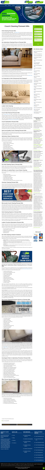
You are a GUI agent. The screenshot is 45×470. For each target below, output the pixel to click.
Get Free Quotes (38, 5)
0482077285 (17, 32)
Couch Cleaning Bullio (38, 78)
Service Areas (18, 5)
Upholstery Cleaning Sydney (28, 438)
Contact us (14, 442)
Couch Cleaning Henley (38, 107)
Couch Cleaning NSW (5, 420)
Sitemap (14, 440)
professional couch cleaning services (13, 119)
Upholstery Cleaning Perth (28, 448)
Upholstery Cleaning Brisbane (27, 442)
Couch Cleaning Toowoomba (39, 447)
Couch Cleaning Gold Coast (39, 436)
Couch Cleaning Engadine (6, 424)
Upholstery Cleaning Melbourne (27, 436)
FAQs (22, 5)
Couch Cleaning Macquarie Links (22, 424)
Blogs (14, 437)
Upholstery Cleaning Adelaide (27, 452)
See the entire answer (37, 129)
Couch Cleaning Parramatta (39, 442)
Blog (33, 5)
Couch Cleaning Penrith (39, 452)
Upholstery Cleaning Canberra (27, 445)
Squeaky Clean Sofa (7, 114)
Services (13, 5)
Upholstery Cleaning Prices (27, 5)
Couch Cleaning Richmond (39, 457)
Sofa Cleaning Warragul (38, 55)
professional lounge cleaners (27, 268)
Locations (9, 5)
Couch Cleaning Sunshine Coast (39, 439)
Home (6, 5)
